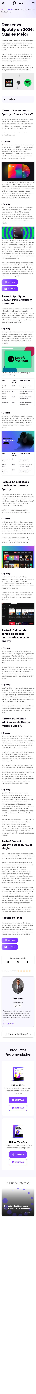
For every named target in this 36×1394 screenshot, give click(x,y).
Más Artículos (8, 1024)
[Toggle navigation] (33, 3)
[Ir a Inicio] (18, 3)
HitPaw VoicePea (18, 1142)
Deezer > (10, 9)
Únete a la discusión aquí (18, 1034)
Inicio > (3, 9)
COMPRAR (19, 1100)
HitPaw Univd (18, 1085)
